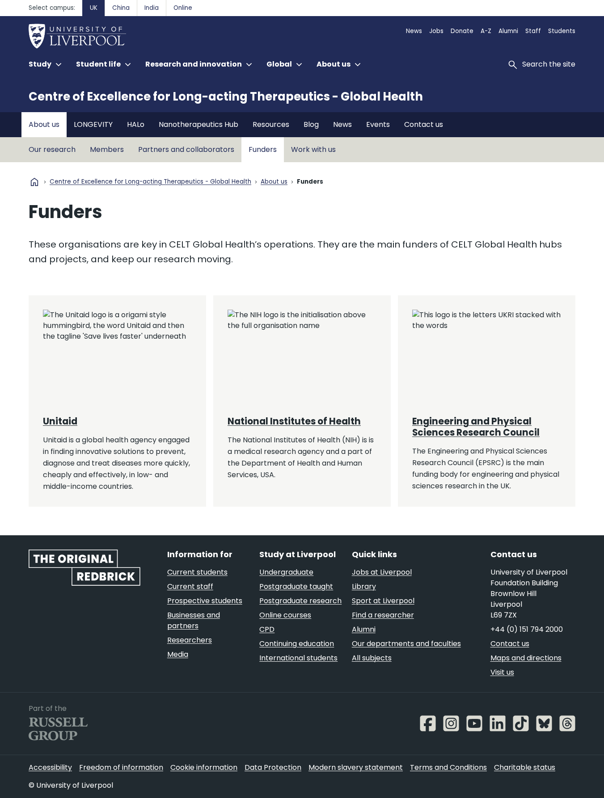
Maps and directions (526, 658)
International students (298, 658)
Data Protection (273, 767)
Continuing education (296, 643)
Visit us (502, 672)
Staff (533, 31)
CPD (267, 629)
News (414, 31)
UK (93, 8)
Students (561, 31)
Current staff (190, 586)
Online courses (285, 615)
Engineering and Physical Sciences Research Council (476, 427)
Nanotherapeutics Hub (198, 124)
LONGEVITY (93, 124)
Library (364, 586)
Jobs (436, 31)
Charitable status (524, 767)
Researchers (189, 640)
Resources (271, 124)
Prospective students (204, 601)
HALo (135, 124)
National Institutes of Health (294, 421)
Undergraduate (286, 572)
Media (177, 654)
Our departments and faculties (406, 643)
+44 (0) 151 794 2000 (526, 629)
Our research (52, 149)
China (121, 8)
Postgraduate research (300, 601)
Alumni (508, 31)
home (34, 181)
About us (44, 124)
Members (107, 149)
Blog (311, 124)
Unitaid (60, 421)
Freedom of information (121, 767)
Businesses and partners (193, 620)
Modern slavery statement (355, 767)
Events (378, 124)
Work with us (313, 149)
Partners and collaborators (186, 149)
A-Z (486, 31)
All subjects (372, 658)
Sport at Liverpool (383, 601)
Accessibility (50, 767)
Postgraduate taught (296, 586)
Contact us (423, 124)
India (151, 8)
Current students (197, 572)
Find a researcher (383, 615)
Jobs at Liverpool (382, 572)
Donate (462, 31)
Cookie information (203, 767)
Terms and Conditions (448, 767)
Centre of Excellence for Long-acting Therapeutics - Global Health (226, 96)
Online (182, 8)
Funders (263, 149)
